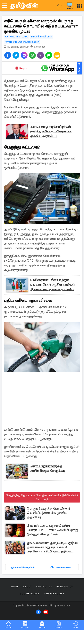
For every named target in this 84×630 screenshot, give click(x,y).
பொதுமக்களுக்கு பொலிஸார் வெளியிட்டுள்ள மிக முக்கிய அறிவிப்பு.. (48, 513)
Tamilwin (41, 605)
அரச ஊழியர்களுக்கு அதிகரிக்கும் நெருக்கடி (47, 468)
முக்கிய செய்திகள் (23, 567)
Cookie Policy (29, 593)
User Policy (64, 586)
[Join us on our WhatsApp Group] (57, 68)
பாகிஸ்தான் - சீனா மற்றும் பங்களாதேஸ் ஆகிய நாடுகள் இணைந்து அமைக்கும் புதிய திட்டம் (52, 285)
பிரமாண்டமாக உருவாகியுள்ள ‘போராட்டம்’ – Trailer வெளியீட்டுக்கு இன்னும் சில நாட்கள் (52, 530)
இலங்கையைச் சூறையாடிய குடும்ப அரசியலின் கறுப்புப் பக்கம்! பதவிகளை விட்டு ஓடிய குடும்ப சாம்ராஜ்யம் (52, 547)
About (27, 586)
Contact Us (44, 586)
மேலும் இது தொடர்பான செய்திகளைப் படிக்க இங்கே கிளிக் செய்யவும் (42, 497)
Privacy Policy (54, 593)
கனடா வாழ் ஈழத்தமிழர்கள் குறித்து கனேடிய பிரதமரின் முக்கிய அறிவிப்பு (50, 131)
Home (15, 586)
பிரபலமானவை (60, 567)
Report (24, 68)
